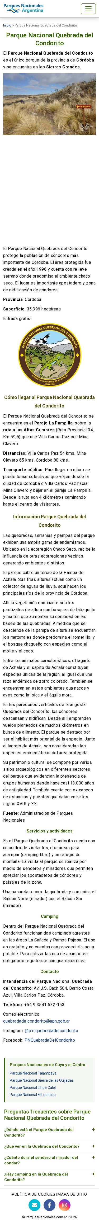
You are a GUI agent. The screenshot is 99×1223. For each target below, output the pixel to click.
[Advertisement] (49, 190)
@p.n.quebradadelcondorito (51, 1030)
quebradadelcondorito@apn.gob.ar (36, 1021)
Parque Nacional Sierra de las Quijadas (42, 1080)
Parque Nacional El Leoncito (33, 1095)
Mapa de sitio (72, 1194)
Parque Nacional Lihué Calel (33, 1087)
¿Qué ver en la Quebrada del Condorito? (41, 1146)
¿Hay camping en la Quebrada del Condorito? (36, 1177)
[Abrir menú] (88, 8)
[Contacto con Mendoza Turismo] (34, 1205)
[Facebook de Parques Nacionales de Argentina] (49, 1205)
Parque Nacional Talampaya (33, 1073)
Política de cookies (33, 1194)
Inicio (7, 25)
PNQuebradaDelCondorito (50, 1040)
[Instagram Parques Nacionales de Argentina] (64, 1205)
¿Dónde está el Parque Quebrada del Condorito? (39, 1132)
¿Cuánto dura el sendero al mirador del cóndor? (41, 1160)
